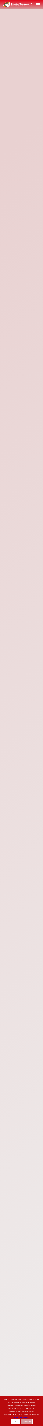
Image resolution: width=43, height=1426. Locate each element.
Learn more (27, 1421)
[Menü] (36, 4)
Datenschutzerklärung (21, 1418)
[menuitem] (36, 4)
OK (16, 1421)
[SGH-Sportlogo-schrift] (17, 4)
